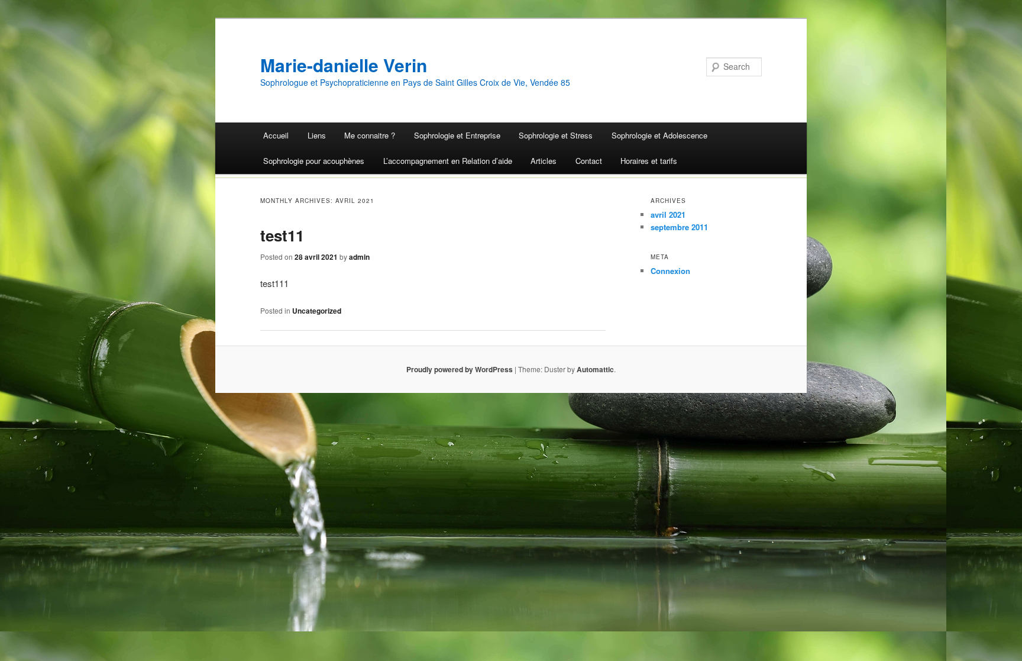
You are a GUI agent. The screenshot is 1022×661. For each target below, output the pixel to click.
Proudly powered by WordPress (459, 369)
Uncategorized (316, 310)
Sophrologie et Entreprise (457, 135)
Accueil (276, 135)
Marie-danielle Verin (343, 65)
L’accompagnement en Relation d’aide (447, 160)
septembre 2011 (679, 227)
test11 (282, 235)
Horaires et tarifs (648, 160)
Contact (588, 160)
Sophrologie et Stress (556, 135)
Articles (544, 160)
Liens (317, 135)
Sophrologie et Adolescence (659, 135)
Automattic (595, 369)
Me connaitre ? (369, 135)
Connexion (670, 270)
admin (359, 256)
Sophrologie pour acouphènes (313, 160)
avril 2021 (668, 214)
